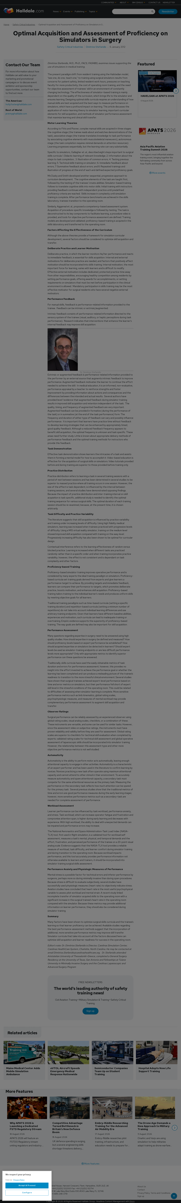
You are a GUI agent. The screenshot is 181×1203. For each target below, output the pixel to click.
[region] (27, 1186)
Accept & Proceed (27, 1185)
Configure (27, 1192)
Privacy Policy (19, 1180)
